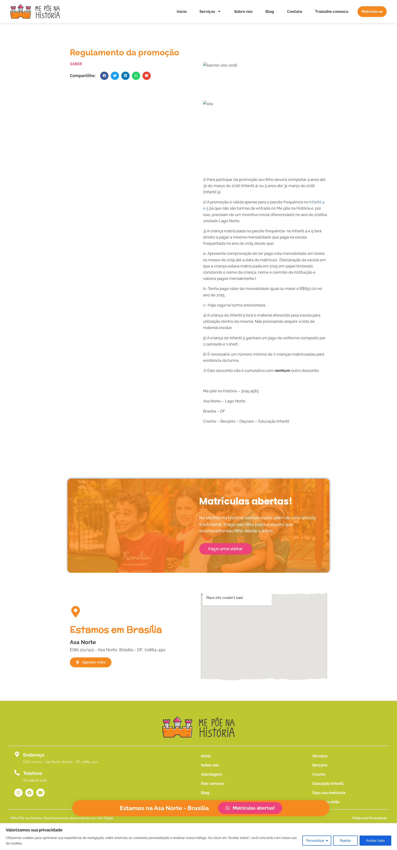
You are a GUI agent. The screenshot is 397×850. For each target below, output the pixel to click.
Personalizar (315, 840)
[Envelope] (40, 792)
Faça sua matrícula (328, 793)
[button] (104, 76)
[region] (198, 836)
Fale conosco (212, 783)
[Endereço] (17, 754)
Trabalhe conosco (331, 11)
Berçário (319, 765)
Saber (76, 64)
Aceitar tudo (375, 840)
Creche (318, 774)
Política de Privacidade (369, 818)
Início (182, 11)
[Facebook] (29, 792)
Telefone (32, 773)
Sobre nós (243, 11)
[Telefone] (17, 772)
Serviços (207, 11)
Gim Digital (105, 818)
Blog (269, 11)
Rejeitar (345, 840)
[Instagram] (18, 792)
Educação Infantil (327, 783)
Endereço (33, 755)
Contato (294, 11)
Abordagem (211, 774)
